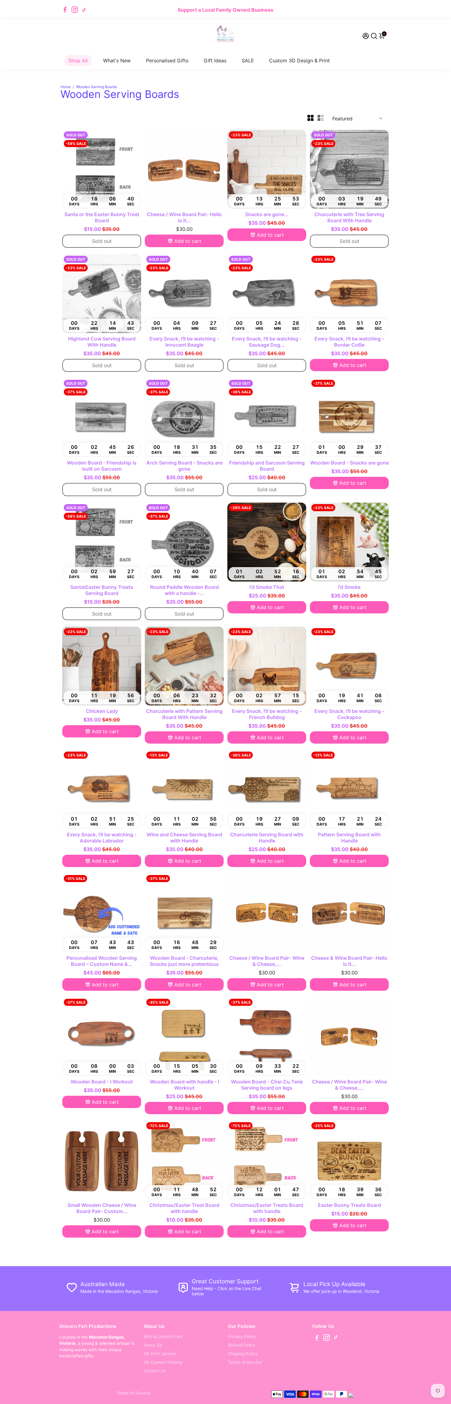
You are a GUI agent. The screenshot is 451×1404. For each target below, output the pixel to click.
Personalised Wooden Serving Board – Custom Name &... (102, 961)
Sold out (102, 241)
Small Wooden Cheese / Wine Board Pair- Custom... (101, 1208)
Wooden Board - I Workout (102, 1082)
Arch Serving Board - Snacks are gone (184, 466)
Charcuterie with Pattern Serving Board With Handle (184, 714)
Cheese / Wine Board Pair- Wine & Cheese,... (266, 961)
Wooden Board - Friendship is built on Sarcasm (102, 466)
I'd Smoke (349, 587)
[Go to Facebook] (65, 10)
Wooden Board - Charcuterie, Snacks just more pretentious (184, 961)
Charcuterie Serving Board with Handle (266, 837)
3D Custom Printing (163, 1362)
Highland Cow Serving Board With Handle (102, 342)
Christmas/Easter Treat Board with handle (184, 1208)
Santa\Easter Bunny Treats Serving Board (101, 590)
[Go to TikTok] (84, 10)
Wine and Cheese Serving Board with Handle (184, 837)
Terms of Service (245, 1362)
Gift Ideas (215, 60)
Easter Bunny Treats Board (349, 1205)
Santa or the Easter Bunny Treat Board (101, 217)
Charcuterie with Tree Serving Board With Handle (349, 217)
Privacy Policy (242, 1336)
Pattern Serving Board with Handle (349, 837)
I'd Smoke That (266, 587)
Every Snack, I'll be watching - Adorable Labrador (102, 837)
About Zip (153, 1345)
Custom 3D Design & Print (299, 60)
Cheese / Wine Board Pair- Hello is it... (184, 217)
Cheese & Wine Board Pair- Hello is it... (349, 961)
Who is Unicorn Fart (163, 1336)
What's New (117, 60)
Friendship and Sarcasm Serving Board (267, 466)
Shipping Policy (243, 1353)
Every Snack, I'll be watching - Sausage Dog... (267, 342)
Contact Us (155, 1370)
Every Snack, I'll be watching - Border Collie (349, 342)
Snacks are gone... (267, 214)
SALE (248, 60)
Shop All (78, 60)
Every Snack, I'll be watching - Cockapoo (349, 714)
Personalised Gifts (167, 60)
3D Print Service (160, 1353)
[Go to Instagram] (75, 10)
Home (65, 86)
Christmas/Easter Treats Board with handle (266, 1208)
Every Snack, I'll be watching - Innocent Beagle (184, 342)
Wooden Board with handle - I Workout (184, 1085)
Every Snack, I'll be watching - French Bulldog (267, 714)
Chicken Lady (102, 711)
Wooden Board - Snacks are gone (349, 463)
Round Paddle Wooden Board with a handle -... (184, 590)
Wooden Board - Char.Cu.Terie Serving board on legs (267, 1085)
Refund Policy (241, 1345)
